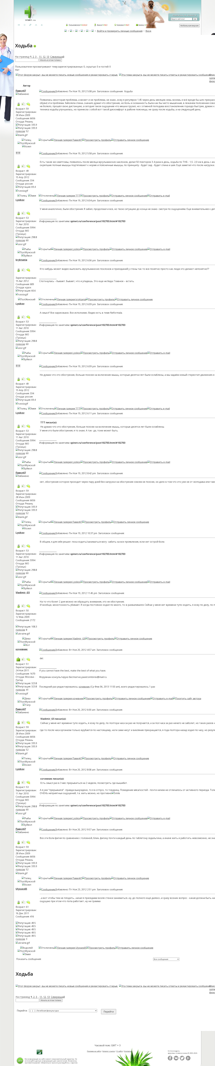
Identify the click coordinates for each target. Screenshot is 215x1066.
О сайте (119, 1051)
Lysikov (20, 200)
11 (40, 56)
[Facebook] (170, 1060)
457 (127, 25)
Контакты (128, 1051)
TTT (18, 152)
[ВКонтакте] (176, 1060)
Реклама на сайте (94, 1051)
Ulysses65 (21, 889)
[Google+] (188, 1060)
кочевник (22, 649)
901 (148, 25)
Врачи (99, 25)
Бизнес (141, 25)
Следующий (57, 56)
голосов (20, 131)
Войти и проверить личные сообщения (119, 31)
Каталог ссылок (109, 1051)
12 (44, 56)
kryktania (21, 259)
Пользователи (74, 25)
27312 (84, 25)
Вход (148, 31)
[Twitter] (182, 1060)
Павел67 (21, 90)
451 (105, 25)
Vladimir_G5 (23, 592)
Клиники (120, 25)
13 (48, 56)
